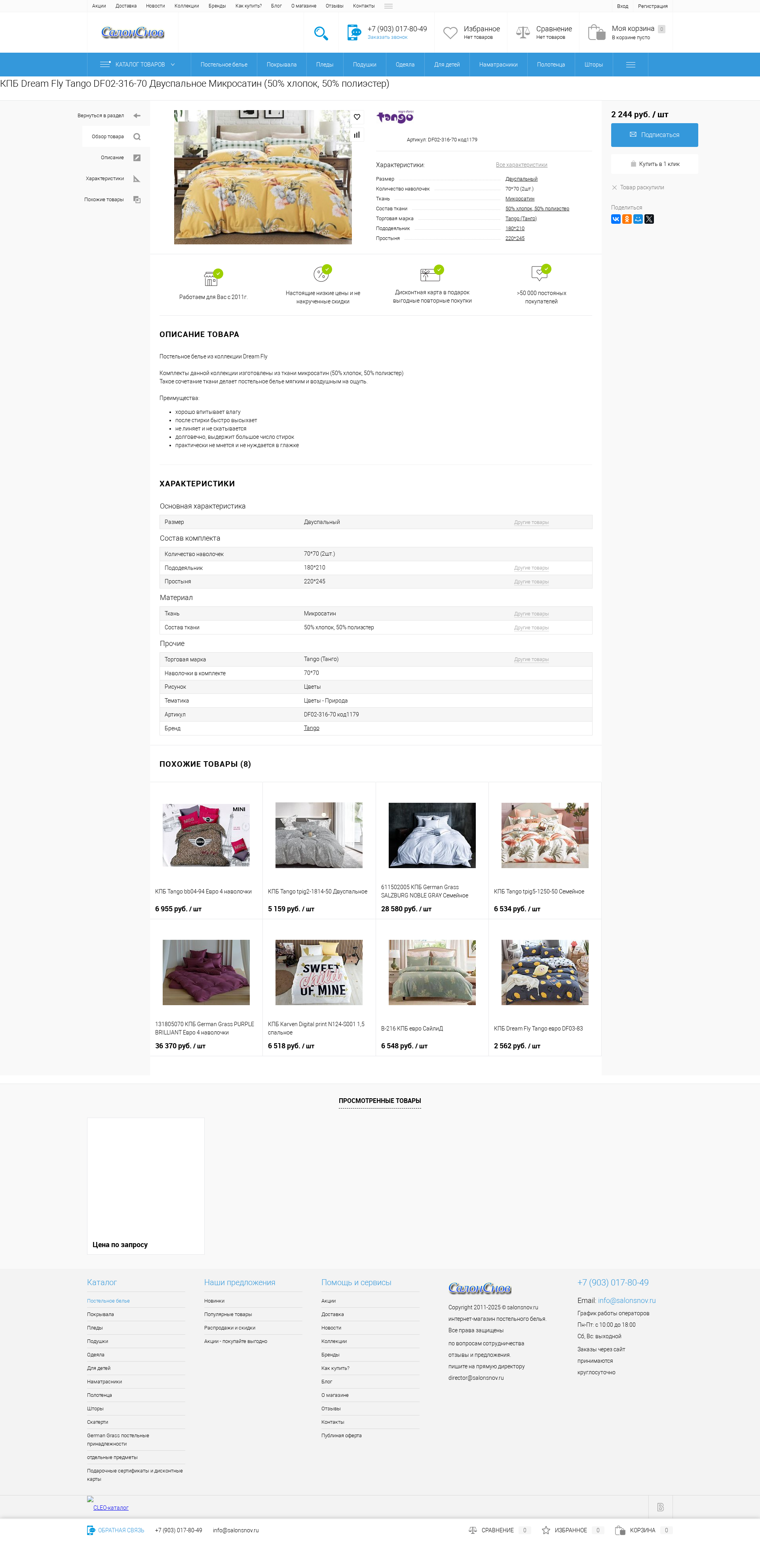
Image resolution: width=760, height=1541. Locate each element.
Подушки (97, 1341)
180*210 (514, 228)
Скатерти (97, 1422)
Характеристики (105, 178)
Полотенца (99, 1395)
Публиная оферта (341, 1435)
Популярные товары (228, 1314)
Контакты (364, 6)
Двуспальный (521, 179)
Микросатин (519, 199)
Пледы (95, 1328)
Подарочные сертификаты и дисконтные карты (135, 1475)
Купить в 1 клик (659, 164)
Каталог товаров (141, 64)
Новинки (214, 1301)
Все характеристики (521, 165)
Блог (276, 6)
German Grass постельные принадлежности (118, 1439)
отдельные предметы (112, 1457)
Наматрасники (104, 1382)
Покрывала (100, 1314)
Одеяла (95, 1355)
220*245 (514, 238)
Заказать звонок (388, 37)
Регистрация (653, 6)
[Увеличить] (263, 177)
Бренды (217, 6)
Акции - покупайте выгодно (235, 1341)
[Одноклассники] (627, 219)
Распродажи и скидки (229, 1328)
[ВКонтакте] (616, 219)
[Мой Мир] (638, 219)
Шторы (95, 1408)
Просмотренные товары (380, 1100)
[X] (649, 219)
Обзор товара (108, 136)
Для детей (98, 1368)
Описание (112, 157)
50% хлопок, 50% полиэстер (537, 208)
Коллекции (187, 6)
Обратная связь (120, 1530)
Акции (99, 6)
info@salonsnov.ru (627, 1300)
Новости (155, 6)
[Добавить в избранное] (357, 117)
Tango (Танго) (521, 218)
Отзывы (335, 6)
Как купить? (249, 6)
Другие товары (531, 522)
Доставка (126, 6)
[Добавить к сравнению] (357, 135)
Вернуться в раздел (101, 115)
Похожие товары (104, 199)
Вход (622, 6)
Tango (311, 728)
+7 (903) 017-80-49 (178, 1530)
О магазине (303, 6)
